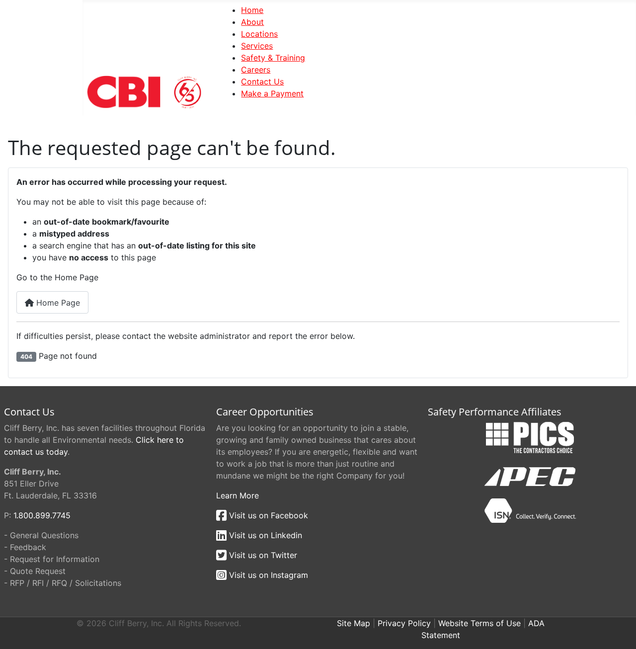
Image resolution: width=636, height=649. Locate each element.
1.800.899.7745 (42, 515)
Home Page (57, 303)
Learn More (237, 495)
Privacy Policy (404, 623)
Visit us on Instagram (267, 575)
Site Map (353, 623)
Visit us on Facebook (267, 515)
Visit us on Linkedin (264, 535)
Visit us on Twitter (262, 555)
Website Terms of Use (479, 623)
